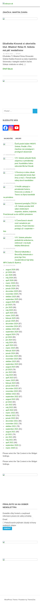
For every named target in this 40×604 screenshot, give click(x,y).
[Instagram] (11, 128)
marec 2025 (10, 315)
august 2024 (10, 334)
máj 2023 (9, 375)
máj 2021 (9, 440)
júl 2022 (9, 402)
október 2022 (11, 394)
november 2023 (12, 359)
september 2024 (12, 332)
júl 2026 (9, 272)
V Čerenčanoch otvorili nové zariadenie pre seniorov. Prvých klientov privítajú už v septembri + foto (18, 226)
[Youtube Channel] (16, 128)
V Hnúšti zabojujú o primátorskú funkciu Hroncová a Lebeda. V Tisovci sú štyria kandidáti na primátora (19, 192)
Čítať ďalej (8, 69)
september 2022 (12, 397)
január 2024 (10, 353)
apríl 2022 (10, 410)
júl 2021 (9, 434)
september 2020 (12, 445)
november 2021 (12, 424)
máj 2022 (9, 407)
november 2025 (12, 294)
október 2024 (11, 329)
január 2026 (10, 288)
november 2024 (12, 326)
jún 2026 (9, 275)
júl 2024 (9, 337)
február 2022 (11, 415)
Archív (18, 138)
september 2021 (12, 429)
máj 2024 (9, 342)
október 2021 (11, 426)
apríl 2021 (10, 442)
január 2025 (10, 321)
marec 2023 (10, 380)
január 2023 (10, 386)
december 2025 (12, 291)
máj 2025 (9, 310)
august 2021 (10, 432)
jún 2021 (9, 437)
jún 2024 (9, 340)
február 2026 (11, 286)
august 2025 (10, 302)
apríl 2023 (10, 378)
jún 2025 (9, 307)
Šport (18, 54)
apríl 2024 (10, 345)
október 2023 (11, 361)
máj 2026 (9, 278)
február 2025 (11, 318)
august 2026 (10, 270)
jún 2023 (9, 372)
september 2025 (12, 299)
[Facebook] (5, 128)
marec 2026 (10, 283)
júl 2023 (9, 370)
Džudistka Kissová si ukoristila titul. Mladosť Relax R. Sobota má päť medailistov (19, 47)
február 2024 (11, 351)
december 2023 (12, 356)
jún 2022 (9, 405)
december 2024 (12, 324)
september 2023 (12, 364)
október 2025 (11, 297)
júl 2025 (9, 305)
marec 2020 (10, 448)
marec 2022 (10, 413)
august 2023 (10, 367)
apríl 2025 (10, 313)
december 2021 (12, 421)
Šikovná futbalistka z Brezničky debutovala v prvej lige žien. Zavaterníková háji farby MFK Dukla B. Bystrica (18, 257)
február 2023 (11, 383)
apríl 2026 (10, 280)
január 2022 (10, 418)
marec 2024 (10, 348)
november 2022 (12, 391)
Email (5, 519)
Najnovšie (8, 138)
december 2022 (12, 388)
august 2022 (10, 399)
